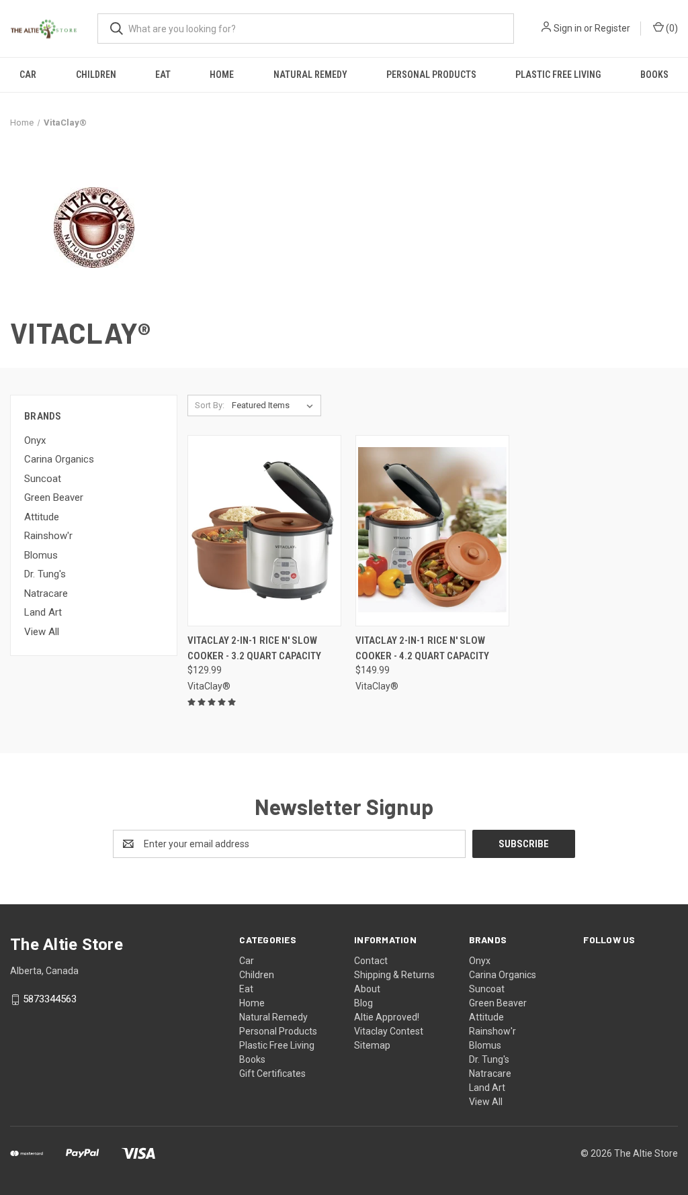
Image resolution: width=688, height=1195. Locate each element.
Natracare (46, 593)
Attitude (41, 517)
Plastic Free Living (558, 74)
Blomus (41, 555)
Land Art (43, 612)
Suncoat (42, 479)
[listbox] (275, 405)
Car (27, 74)
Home (222, 74)
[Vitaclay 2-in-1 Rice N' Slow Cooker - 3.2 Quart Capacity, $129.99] (264, 531)
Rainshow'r (48, 536)
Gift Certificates (272, 1073)
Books (654, 74)
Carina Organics (59, 459)
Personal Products (431, 74)
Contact (371, 960)
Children (96, 74)
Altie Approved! (386, 1017)
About (367, 989)
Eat (163, 74)
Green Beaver (53, 497)
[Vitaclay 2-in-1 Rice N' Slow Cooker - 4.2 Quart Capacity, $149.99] (432, 531)
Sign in (568, 28)
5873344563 (50, 1000)
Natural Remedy (310, 74)
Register (612, 28)
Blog (363, 1003)
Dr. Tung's (45, 574)
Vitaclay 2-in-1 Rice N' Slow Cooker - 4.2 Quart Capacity (422, 648)
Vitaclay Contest (388, 1031)
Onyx (35, 440)
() (671, 28)
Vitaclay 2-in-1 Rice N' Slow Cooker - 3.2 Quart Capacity (254, 648)
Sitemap (372, 1045)
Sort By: (209, 405)
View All (41, 632)
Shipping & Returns (394, 974)
